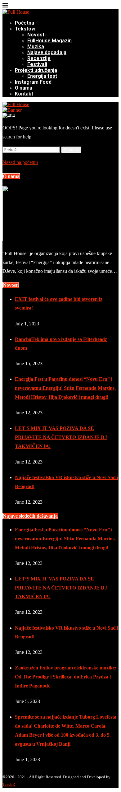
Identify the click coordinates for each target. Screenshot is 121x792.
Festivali (37, 64)
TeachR (8, 784)
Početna (24, 23)
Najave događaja (46, 52)
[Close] (5, 6)
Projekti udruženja (36, 70)
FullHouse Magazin (49, 41)
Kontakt (24, 94)
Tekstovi (25, 29)
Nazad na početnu (20, 162)
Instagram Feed (33, 82)
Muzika (35, 46)
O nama (23, 88)
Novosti (36, 35)
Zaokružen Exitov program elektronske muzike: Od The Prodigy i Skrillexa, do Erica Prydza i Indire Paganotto (65, 676)
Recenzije (39, 58)
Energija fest (42, 76)
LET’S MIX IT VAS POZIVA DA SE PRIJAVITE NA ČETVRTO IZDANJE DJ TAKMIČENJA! (61, 437)
